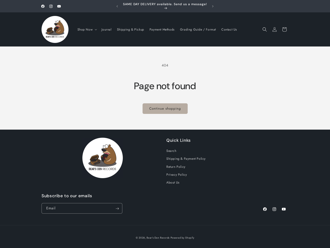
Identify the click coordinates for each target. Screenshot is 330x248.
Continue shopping (165, 108)
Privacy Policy (176, 174)
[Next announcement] (213, 6)
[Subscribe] (117, 208)
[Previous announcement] (117, 6)
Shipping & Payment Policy (186, 159)
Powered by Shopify (182, 237)
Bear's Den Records (158, 237)
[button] (87, 29)
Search (171, 150)
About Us (173, 182)
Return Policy (175, 166)
